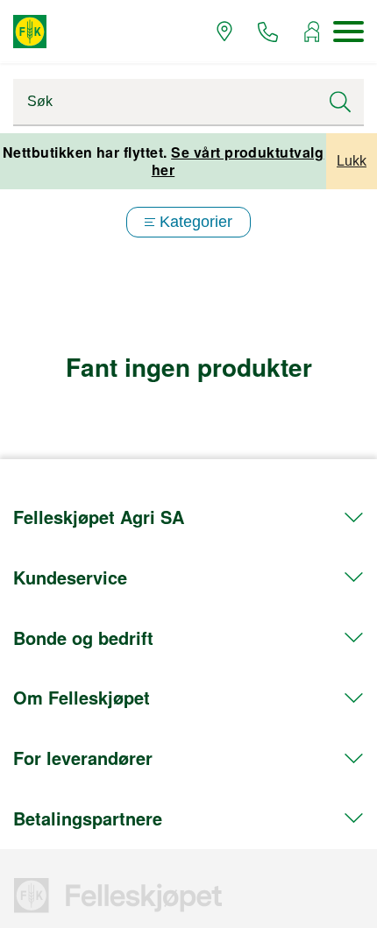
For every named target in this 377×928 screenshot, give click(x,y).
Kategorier (196, 221)
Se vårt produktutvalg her (238, 161)
